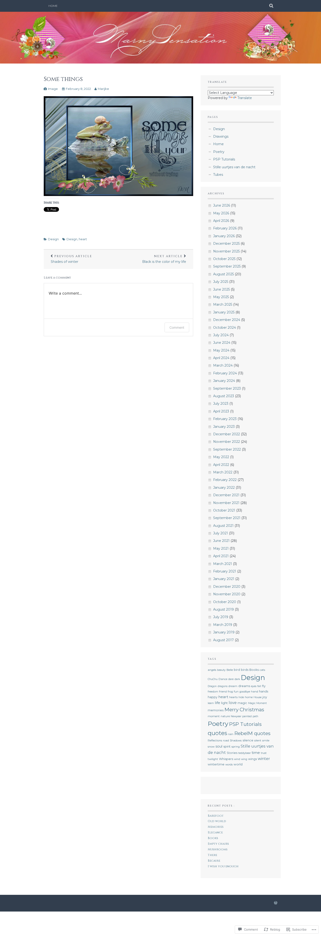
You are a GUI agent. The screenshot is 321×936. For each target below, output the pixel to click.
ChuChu (213, 679)
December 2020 (226, 586)
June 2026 (221, 205)
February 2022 (225, 480)
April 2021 (221, 556)
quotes (217, 733)
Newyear (236, 716)
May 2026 (221, 213)
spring (235, 746)
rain (230, 734)
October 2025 (224, 259)
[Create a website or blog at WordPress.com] (275, 903)
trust (263, 753)
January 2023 (224, 426)
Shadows (236, 740)
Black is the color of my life (164, 259)
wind (237, 759)
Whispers (226, 759)
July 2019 (220, 617)
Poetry (218, 152)
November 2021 (226, 503)
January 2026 (224, 236)
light (224, 703)
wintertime (216, 764)
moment (214, 716)
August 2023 (223, 396)
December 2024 (226, 320)
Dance (223, 679)
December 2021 (226, 495)
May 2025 (221, 297)
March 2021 (222, 564)
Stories (232, 753)
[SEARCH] (271, 6)
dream (232, 686)
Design (53, 239)
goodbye (244, 691)
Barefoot (215, 816)
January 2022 (224, 487)
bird (237, 670)
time (256, 752)
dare (231, 679)
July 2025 (220, 282)
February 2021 (224, 571)
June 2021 (221, 541)
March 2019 (222, 625)
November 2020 (226, 594)
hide (241, 697)
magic (242, 703)
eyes (253, 686)
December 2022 (226, 434)
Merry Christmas (244, 709)
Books (254, 670)
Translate (244, 98)
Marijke (103, 89)
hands (263, 691)
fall (259, 686)
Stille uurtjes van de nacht (234, 167)
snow (211, 746)
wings (252, 759)
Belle (230, 670)
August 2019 (223, 609)
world (238, 764)
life (217, 702)
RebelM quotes (252, 733)
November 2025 (226, 251)
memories (215, 710)
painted (247, 716)
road (226, 740)
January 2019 (224, 632)
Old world (217, 821)
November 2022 (226, 442)
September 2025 (227, 266)
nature (225, 716)
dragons (222, 686)
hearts (233, 697)
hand (254, 691)
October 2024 (224, 327)
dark (237, 679)
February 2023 (225, 419)
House (258, 697)
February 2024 (225, 373)
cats (262, 670)
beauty (221, 670)
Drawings (220, 136)
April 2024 (221, 358)
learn (211, 703)
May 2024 (221, 350)
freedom (213, 691)
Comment (176, 327)
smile (265, 740)
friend (223, 691)
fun (236, 691)
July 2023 (220, 403)
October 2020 (224, 602)
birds (244, 670)
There (212, 855)
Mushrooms (217, 850)
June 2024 (221, 342)
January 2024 (224, 381)
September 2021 (226, 518)
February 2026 (225, 228)
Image (53, 89)
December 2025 (226, 243)
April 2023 (221, 411)
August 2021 (223, 526)
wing (244, 759)
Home (53, 6)
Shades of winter (71, 259)
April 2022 (221, 465)
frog (230, 691)
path (255, 716)
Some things (63, 79)
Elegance (215, 833)
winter (264, 758)
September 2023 (227, 388)
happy (212, 697)
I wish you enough (223, 866)
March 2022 (222, 472)
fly (264, 686)
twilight (213, 759)
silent (257, 740)
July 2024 (221, 335)
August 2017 (223, 640)
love (233, 702)
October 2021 (224, 510)
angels (212, 670)
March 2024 (223, 365)
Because (214, 861)
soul (218, 746)
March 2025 (222, 304)
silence (248, 740)
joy (264, 697)
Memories (215, 827)
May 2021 (221, 548)
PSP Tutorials (224, 159)
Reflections (215, 740)
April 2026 (221, 221)
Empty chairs (218, 844)
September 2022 (227, 449)
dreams (244, 686)
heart (83, 239)
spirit (227, 746)
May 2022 (221, 457)
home (249, 697)
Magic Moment (257, 703)
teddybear (244, 753)
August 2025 (223, 274)
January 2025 (224, 312)
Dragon (212, 686)
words (229, 764)
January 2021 (223, 579)
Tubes (218, 174)
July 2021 (220, 533)
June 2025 (221, 289)
